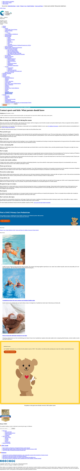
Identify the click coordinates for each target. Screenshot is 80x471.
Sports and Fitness (39, 6)
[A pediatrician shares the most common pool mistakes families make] (13, 298)
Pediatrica (3, 452)
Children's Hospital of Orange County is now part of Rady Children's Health (15, 107)
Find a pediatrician (5, 220)
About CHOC (8, 437)
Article (17, 6)
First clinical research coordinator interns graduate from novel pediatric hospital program (21, 458)
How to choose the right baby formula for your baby (14, 335)
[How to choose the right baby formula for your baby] (13, 333)
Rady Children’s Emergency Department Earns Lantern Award (16, 447)
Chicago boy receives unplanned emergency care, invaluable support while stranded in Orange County (25, 455)
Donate (6, 438)
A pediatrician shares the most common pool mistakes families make (18, 300)
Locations (7, 435)
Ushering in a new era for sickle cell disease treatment (14, 456)
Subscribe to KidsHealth (10, 351)
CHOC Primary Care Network (8, 127)
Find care (4, 430)
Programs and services (10, 433)
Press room (7, 442)
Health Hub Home (12, 6)
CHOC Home (3, 8)
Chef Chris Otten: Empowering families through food (14, 450)
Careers (7, 439)
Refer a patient (8, 434)
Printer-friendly (36, 230)
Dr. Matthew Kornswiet (53, 126)
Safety (14, 230)
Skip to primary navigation (8, 1)
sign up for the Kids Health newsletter (42, 202)
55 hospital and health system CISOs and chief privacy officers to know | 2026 (19, 449)
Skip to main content (7, 2)
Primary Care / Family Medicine (27, 6)
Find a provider (8, 431)
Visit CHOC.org (5, 436)
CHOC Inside (4, 445)
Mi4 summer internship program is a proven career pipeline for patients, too (19, 457)
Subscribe (4, 105)
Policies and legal (6, 443)
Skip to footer (5, 3)
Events (6, 440)
